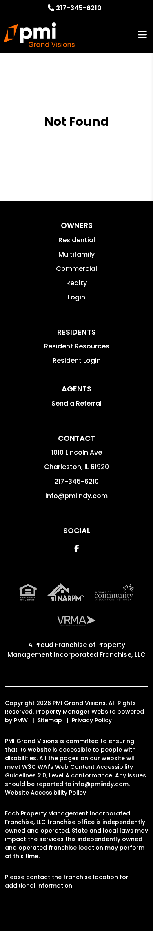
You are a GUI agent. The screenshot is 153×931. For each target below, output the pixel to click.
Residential (76, 240)
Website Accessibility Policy (45, 792)
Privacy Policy (92, 720)
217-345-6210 (79, 8)
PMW (21, 720)
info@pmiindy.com (76, 495)
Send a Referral (76, 403)
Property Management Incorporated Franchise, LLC (76, 649)
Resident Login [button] (77, 360)
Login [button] (76, 297)
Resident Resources (76, 346)
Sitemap (50, 720)
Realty (76, 283)
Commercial (76, 268)
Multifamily (76, 254)
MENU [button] (142, 35)
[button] (76, 548)
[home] (39, 34)
